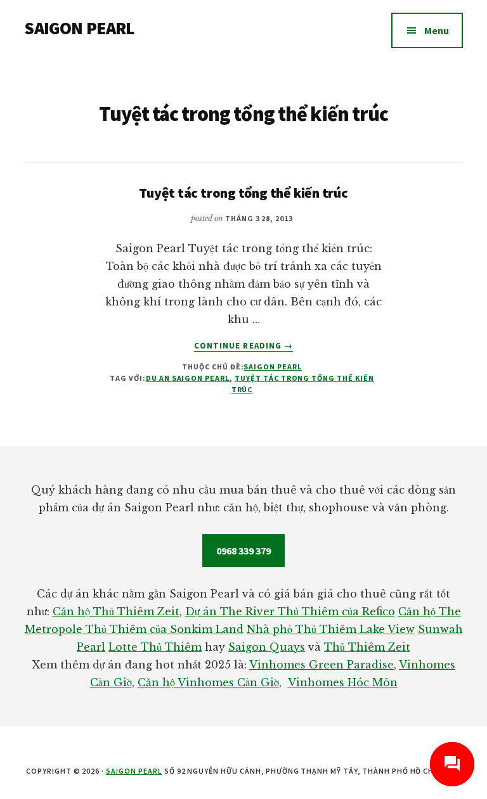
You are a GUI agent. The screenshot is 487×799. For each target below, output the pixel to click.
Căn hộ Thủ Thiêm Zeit (116, 611)
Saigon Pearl (273, 366)
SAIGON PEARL (79, 27)
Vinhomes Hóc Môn (343, 682)
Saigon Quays (266, 647)
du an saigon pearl (188, 378)
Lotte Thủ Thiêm (155, 647)
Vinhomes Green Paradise (321, 664)
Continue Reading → (243, 346)
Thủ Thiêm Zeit (367, 647)
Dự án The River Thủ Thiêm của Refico (290, 611)
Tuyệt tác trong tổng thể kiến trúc (243, 192)
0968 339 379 (243, 550)
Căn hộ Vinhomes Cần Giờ (208, 682)
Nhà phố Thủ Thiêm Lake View (331, 629)
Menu (436, 30)
